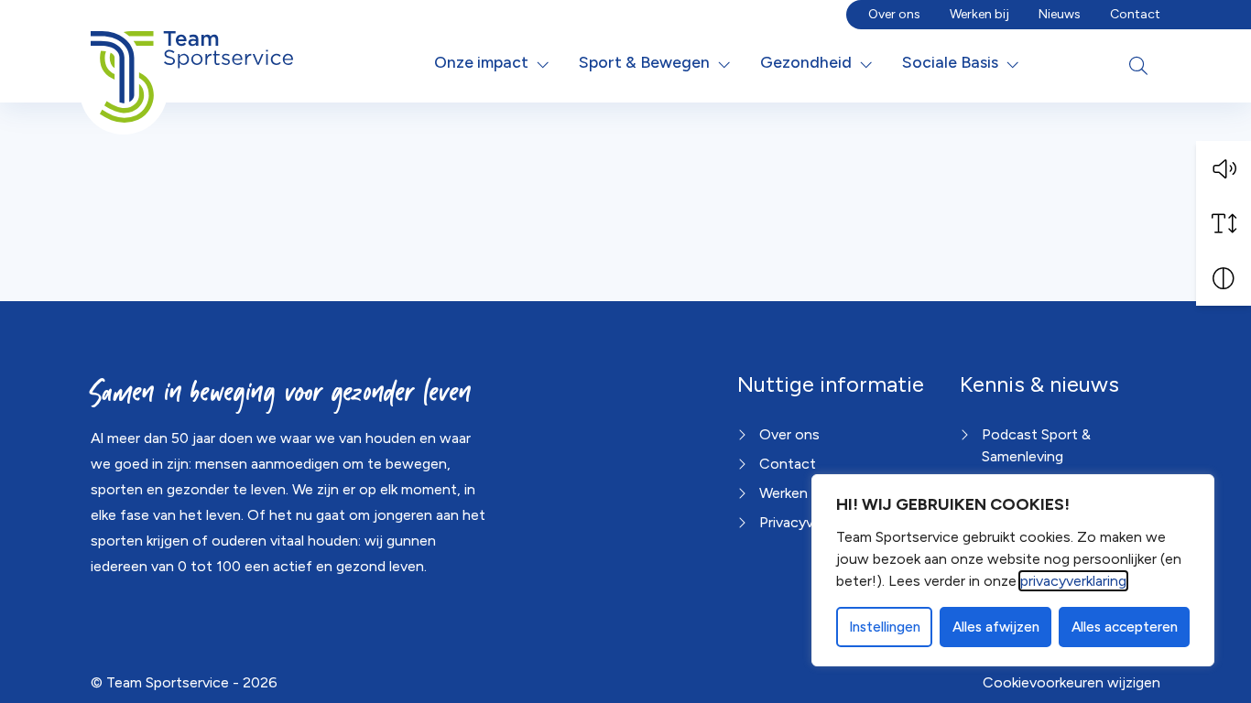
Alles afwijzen (995, 627)
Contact (1135, 14)
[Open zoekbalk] (1138, 66)
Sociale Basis (950, 61)
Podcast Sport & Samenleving (1036, 445)
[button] (1223, 168)
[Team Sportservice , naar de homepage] (192, 62)
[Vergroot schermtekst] (1223, 223)
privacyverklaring (1073, 580)
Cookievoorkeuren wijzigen (1071, 682)
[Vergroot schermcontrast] (1223, 278)
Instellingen (884, 627)
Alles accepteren (1125, 627)
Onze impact (481, 61)
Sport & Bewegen (644, 61)
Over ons (894, 14)
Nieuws (1060, 14)
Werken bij (979, 14)
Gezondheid (806, 61)
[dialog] (1012, 570)
